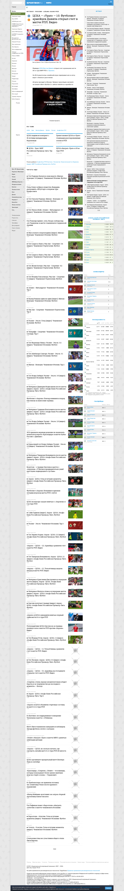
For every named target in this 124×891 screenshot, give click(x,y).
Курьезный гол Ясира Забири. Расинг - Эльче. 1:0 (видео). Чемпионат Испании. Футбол (98, 149)
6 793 (98, 386)
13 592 (111, 360)
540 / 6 (103, 407)
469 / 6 (103, 433)
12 (112, 226)
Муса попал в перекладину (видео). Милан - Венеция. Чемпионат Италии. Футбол (98, 46)
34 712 (102, 390)
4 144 (111, 355)
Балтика (22, 106)
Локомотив (22, 116)
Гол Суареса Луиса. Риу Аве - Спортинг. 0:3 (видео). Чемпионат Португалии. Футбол (98, 57)
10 (85, 247)
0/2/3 (107, 262)
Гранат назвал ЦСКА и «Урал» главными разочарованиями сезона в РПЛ (68, 138)
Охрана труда (81, 862)
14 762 (98, 347)
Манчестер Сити (18, 148)
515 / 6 (103, 426)
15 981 (111, 365)
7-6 (110, 237)
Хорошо (108, 888)
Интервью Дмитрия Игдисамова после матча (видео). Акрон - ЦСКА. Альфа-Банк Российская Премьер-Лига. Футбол (98, 118)
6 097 (111, 386)
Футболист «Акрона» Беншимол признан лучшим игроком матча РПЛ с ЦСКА (98, 176)
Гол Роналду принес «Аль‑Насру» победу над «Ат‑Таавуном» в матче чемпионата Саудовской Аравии (97, 40)
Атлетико (18, 138)
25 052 (111, 339)
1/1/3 (107, 254)
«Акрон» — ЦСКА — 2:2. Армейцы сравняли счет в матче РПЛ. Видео (97, 201)
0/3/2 (107, 257)
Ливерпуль (14, 148)
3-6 (110, 262)
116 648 (102, 334)
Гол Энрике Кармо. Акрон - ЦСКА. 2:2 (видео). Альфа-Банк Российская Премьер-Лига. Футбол (97, 196)
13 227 (111, 343)
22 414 (111, 347)
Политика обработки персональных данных (97, 862)
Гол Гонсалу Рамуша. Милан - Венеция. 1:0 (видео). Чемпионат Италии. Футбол (98, 29)
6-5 (110, 247)
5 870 (111, 390)
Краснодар (14, 116)
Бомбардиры (98, 271)
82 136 (102, 343)
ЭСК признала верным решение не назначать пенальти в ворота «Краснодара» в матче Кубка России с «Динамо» (98, 143)
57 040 (102, 365)
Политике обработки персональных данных (68, 887)
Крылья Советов (18, 116)
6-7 (110, 242)
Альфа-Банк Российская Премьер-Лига (98, 218)
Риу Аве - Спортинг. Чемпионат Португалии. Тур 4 (96, 84)
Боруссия (18, 143)
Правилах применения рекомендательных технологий (83, 870)
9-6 (110, 229)
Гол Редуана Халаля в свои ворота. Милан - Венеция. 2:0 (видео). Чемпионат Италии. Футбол (97, 18)
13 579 (98, 355)
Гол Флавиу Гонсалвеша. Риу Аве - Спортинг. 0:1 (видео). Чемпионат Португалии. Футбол (97, 69)
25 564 (98, 330)
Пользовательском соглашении (91, 887)
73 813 (102, 347)
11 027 (111, 377)
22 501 (111, 330)
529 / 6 (103, 422)
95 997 (102, 339)
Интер (22, 143)
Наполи (18, 152)
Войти (110, 4)
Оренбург (14, 120)
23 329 (98, 334)
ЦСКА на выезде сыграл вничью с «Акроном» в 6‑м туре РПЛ (97, 181)
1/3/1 (107, 242)
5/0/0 (107, 224)
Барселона (14, 143)
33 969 (102, 386)
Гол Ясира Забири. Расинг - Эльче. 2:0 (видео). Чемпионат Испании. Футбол (98, 137)
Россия (38, 11)
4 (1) (109, 282)
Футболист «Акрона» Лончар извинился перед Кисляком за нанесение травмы (96, 125)
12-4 (111, 232)
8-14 (111, 254)
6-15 (111, 260)
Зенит (22, 111)
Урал (32, 130)
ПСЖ (22, 152)
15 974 (111, 326)
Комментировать (55, 120)
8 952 (111, 382)
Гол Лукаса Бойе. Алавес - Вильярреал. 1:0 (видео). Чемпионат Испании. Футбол (98, 34)
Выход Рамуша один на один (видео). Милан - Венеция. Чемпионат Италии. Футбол (98, 79)
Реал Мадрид (14, 157)
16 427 (98, 343)
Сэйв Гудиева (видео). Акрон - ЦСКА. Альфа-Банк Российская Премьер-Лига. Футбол (97, 186)
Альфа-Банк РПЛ (51, 11)
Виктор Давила (48, 68)
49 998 (102, 373)
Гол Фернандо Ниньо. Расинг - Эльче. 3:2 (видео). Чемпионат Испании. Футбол (98, 97)
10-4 (111, 224)
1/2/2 (107, 247)
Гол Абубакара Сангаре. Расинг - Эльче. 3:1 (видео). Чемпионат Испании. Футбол (98, 103)
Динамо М (18, 111)
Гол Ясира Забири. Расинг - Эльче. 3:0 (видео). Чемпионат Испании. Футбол (98, 112)
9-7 (110, 234)
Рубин (14, 125)
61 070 (102, 360)
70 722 (102, 351)
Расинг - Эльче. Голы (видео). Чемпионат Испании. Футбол (95, 88)
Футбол (14, 11)
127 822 (102, 330)
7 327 (98, 382)
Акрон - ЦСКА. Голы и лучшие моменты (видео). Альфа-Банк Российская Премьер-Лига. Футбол (97, 170)
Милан (14, 152)
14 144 (98, 351)
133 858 (102, 326)
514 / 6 (103, 430)
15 (112, 224)
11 (85, 249)
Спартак (18, 125)
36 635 (102, 382)
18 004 (111, 334)
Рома (18, 157)
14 (85, 257)
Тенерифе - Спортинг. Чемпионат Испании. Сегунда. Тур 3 (97, 92)
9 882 (98, 377)
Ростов (18, 120)
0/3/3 (107, 260)
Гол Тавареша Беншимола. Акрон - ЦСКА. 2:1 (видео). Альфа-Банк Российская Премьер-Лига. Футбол (97, 206)
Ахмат (18, 106)
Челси (22, 157)
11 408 (98, 365)
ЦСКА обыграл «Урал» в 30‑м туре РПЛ (68, 149)
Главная (14, 7)
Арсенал (14, 138)
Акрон (14, 106)
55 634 (102, 369)
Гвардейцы (98, 401)
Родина (88, 254)
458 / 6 (103, 437)
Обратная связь (36, 862)
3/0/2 (107, 232)
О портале (44, 862)
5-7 (110, 249)
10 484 (111, 373)
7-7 (110, 239)
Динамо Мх (14, 111)
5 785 (98, 390)
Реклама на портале (53, 862)
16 (85, 262)
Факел (22, 125)
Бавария (22, 138)
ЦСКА (18, 130)
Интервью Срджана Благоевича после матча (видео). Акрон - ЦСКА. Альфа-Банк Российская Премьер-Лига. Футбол (98, 131)
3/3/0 (107, 229)
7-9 (110, 252)
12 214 (98, 360)
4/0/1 (107, 226)
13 (85, 254)
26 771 (98, 326)
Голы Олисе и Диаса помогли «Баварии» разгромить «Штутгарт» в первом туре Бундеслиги (98, 24)
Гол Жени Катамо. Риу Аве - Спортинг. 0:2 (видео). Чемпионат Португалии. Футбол (98, 63)
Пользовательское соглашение (68, 862)
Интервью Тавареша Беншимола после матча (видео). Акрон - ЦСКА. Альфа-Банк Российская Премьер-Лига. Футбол (98, 156)
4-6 (110, 244)
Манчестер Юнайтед (22, 148)
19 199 (98, 339)
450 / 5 (103, 441)
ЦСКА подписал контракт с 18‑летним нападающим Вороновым (38, 138)
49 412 (102, 377)
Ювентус (18, 162)
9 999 (98, 373)
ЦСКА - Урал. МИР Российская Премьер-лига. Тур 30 (39, 150)
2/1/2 (107, 237)
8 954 (111, 369)
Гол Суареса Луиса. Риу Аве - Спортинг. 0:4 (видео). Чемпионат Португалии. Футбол (98, 51)
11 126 (98, 369)
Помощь (29, 862)
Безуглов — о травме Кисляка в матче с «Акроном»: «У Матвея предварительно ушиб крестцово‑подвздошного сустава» (98, 164)
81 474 (102, 355)
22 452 (111, 351)
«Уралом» (51, 70)
